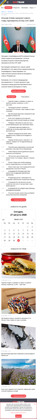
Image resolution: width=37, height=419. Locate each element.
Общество (16, 8)
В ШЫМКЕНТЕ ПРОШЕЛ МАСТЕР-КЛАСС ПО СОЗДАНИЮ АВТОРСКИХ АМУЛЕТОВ (18, 173)
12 (14, 234)
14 (23, 234)
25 (9, 240)
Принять (18, 416)
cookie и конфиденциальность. (18, 412)
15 (27, 234)
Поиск (34, 2)
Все (2, 8)
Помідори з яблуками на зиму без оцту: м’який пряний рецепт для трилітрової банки (19, 123)
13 (18, 234)
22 (27, 237)
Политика (8, 8)
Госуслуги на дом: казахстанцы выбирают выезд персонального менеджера (20, 194)
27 (18, 240)
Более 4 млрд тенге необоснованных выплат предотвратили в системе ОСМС (18, 163)
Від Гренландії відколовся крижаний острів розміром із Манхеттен (20, 114)
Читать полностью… (18, 91)
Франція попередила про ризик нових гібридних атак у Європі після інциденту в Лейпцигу (19, 135)
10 (4, 234)
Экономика (24, 8)
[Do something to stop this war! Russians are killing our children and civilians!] (3, 3)
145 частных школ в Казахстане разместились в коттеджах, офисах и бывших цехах (20, 158)
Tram (18, 2)
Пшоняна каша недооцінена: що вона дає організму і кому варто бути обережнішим (20, 148)
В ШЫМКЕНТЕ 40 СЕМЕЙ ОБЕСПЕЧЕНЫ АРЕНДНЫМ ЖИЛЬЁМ (20, 189)
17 (4, 237)
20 (18, 237)
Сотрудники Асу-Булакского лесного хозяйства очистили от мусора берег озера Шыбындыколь (19, 184)
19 (14, 237)
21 (23, 237)
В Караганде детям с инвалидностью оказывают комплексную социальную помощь (20, 178)
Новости (3, 11)
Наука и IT (33, 8)
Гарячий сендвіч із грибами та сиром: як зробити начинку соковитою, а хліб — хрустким (19, 103)
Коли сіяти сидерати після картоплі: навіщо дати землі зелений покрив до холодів (20, 119)
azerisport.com (31, 24)
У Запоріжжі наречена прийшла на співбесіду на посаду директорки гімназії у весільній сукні (19, 129)
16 (32, 234)
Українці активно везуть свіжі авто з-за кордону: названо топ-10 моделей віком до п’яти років (19, 141)
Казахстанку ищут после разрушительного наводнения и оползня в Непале (20, 168)
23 (32, 237)
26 (14, 240)
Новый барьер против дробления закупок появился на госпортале (20, 152)
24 (4, 240)
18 (9, 237)
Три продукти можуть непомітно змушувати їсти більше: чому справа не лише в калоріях (20, 109)
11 (9, 234)
